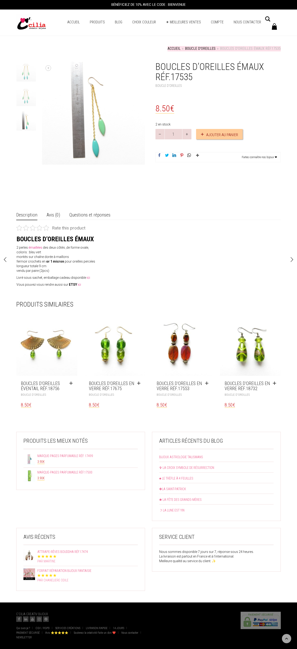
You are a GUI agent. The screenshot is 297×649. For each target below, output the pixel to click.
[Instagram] (39, 619)
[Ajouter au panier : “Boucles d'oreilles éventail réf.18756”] (72, 383)
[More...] (196, 157)
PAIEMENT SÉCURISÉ (28, 632)
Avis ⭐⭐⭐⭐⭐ (56, 632)
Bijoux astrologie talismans (181, 457)
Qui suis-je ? (23, 628)
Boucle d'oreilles (200, 48)
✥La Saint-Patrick (172, 489)
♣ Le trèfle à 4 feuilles (176, 478)
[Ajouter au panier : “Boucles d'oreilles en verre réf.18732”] (275, 383)
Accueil (73, 22)
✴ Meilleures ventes (183, 22)
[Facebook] (19, 619)
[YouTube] (32, 619)
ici (79, 284)
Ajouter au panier (222, 134)
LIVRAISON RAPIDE (96, 628)
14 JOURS (118, 628)
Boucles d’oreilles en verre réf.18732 (247, 386)
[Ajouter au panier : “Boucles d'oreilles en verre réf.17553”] (208, 383)
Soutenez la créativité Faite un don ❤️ (95, 632)
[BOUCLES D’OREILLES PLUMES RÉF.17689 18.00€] (292, 259)
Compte (217, 22)
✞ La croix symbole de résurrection (186, 468)
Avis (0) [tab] (53, 215)
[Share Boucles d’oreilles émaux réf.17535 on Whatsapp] (189, 155)
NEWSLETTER (24, 637)
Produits (97, 22)
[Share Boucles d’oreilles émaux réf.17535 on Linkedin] (174, 155)
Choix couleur (144, 22)
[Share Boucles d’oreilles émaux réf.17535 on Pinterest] (181, 155)
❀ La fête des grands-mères (180, 500)
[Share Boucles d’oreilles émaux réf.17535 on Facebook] (159, 155)
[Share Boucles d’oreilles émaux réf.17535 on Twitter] (167, 155)
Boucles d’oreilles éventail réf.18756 (40, 386)
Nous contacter (247, 22)
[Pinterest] (46, 619)
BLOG (118, 22)
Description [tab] (26, 215)
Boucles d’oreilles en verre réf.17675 (111, 386)
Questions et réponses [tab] (89, 215)
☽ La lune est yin (171, 510)
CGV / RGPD (43, 628)
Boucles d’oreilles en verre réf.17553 (179, 386)
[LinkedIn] (26, 619)
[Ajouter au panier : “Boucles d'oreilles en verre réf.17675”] (140, 383)
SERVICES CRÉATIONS (67, 628)
